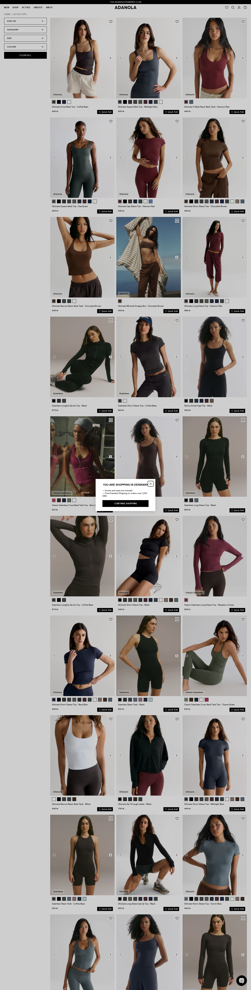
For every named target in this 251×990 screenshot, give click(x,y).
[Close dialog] (150, 483)
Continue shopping (125, 503)
